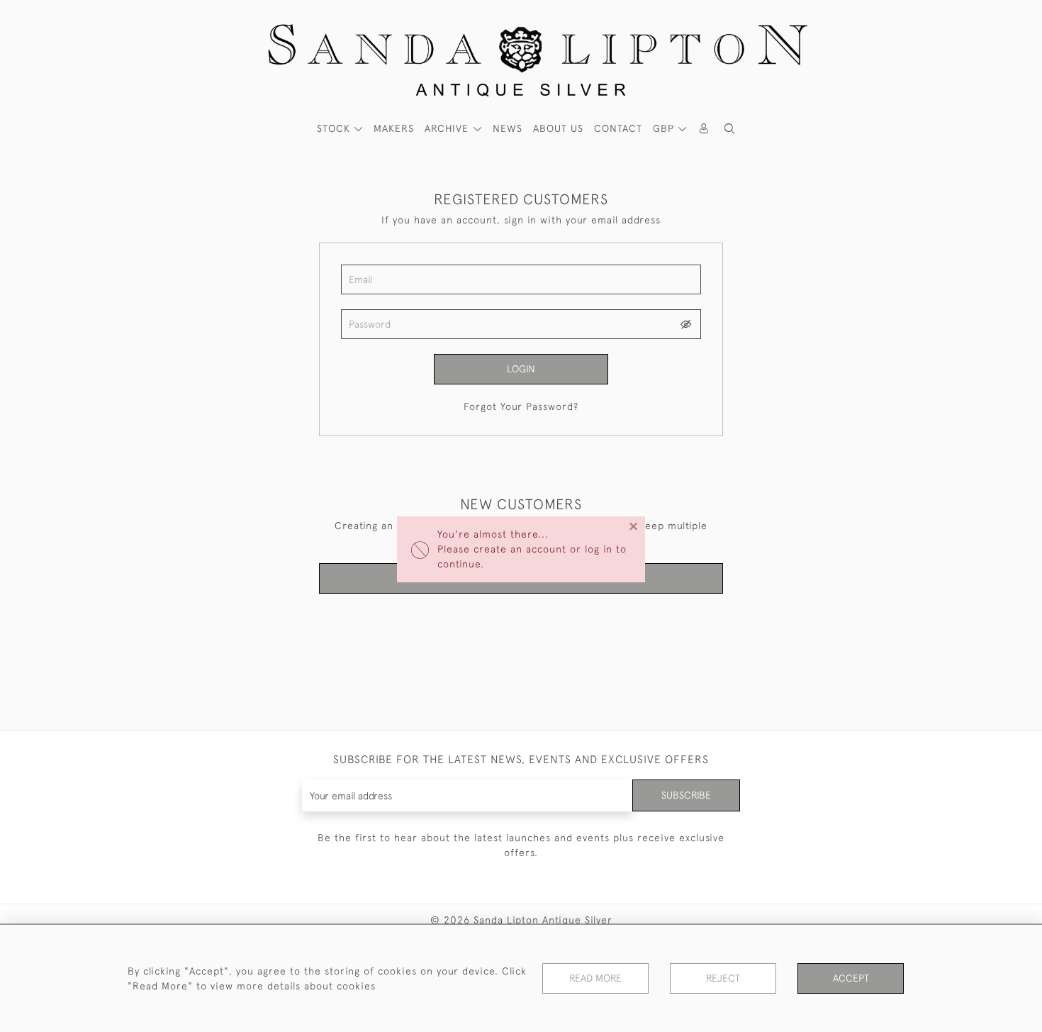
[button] (729, 128)
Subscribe (686, 795)
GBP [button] (665, 128)
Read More (595, 978)
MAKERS (394, 128)
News (507, 128)
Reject (723, 978)
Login (521, 368)
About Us (558, 128)
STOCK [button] (335, 128)
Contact (618, 128)
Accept (851, 978)
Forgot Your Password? (521, 406)
